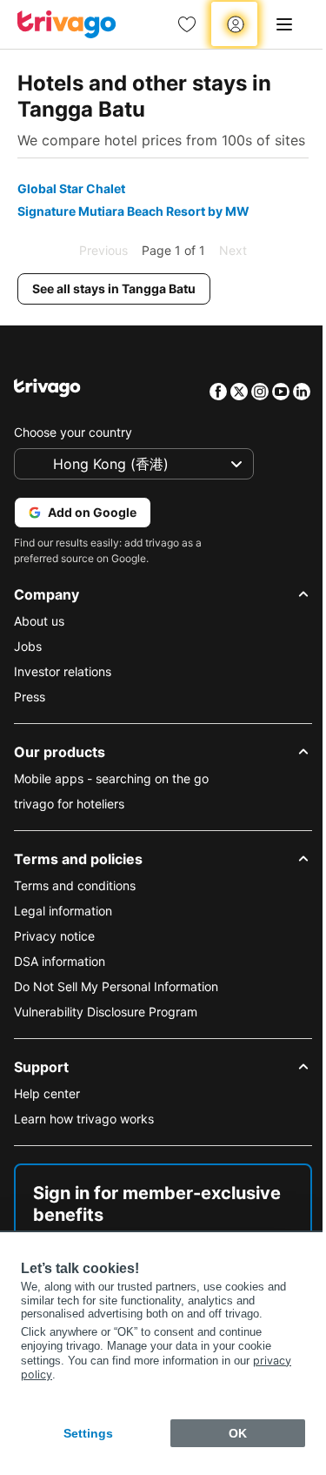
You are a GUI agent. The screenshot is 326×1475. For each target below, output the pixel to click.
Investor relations (62, 671)
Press (29, 696)
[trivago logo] (66, 24)
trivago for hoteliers (69, 803)
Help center (47, 1093)
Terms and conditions (75, 885)
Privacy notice (54, 936)
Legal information (63, 910)
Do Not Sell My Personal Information (116, 986)
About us (39, 620)
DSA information (59, 961)
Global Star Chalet (71, 188)
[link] (187, 24)
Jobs (28, 646)
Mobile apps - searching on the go (111, 778)
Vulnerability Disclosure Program (105, 1011)
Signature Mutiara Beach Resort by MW (133, 211)
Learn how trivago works (84, 1118)
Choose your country (73, 432)
